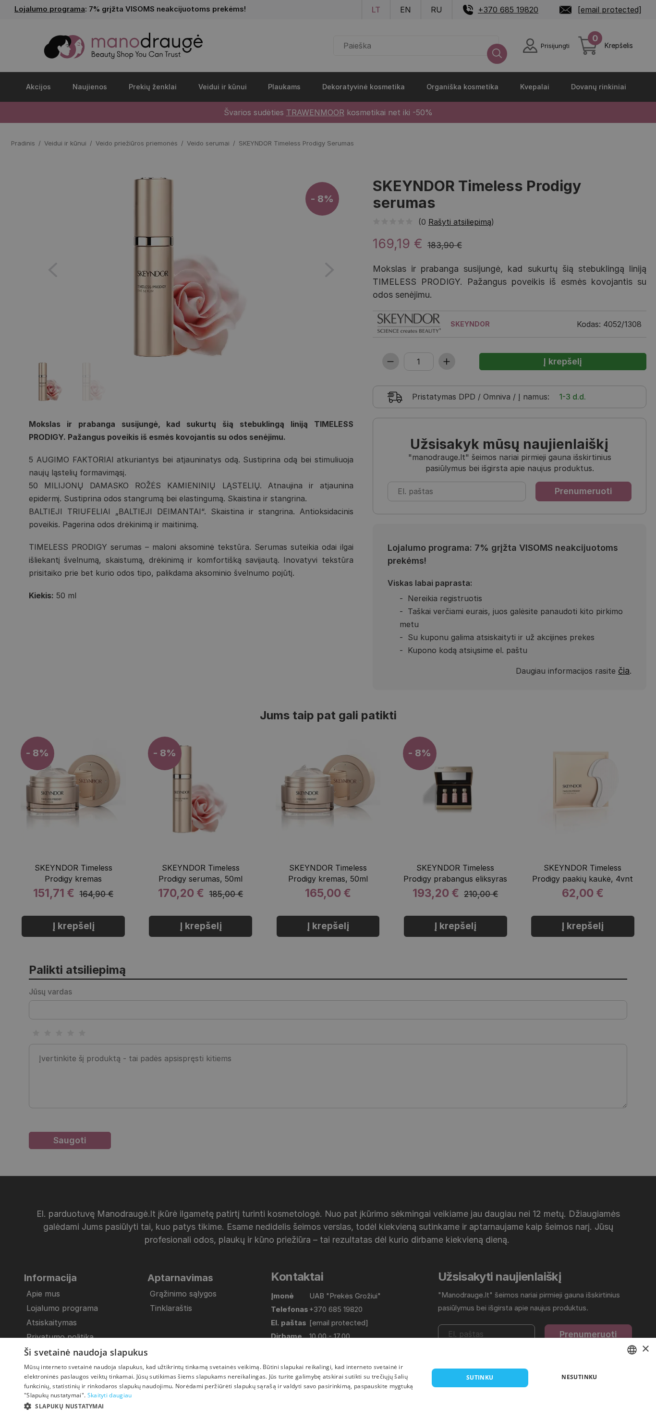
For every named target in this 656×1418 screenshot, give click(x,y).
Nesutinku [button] (579, 1377)
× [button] (645, 1349)
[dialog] (328, 1378)
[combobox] (632, 1350)
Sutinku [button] (480, 1377)
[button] (220, 1405)
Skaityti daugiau (109, 1395)
